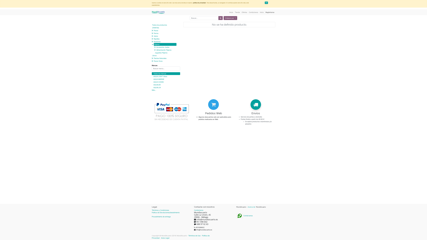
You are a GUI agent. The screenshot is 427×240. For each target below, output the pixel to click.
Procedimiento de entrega (161, 217)
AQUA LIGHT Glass (160, 76)
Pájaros (156, 44)
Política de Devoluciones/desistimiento (166, 212)
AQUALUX (157, 87)
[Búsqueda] (220, 18)
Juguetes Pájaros (161, 53)
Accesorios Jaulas (162, 47)
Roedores (157, 42)
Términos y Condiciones (160, 210)
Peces (156, 30)
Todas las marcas (159, 74)
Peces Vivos (158, 61)
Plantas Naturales (160, 58)
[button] (230, 18)
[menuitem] (231, 12)
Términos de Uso (194, 236)
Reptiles (156, 39)
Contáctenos (198, 210)
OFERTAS (155, 28)
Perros (156, 33)
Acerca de (252, 207)
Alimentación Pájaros (163, 50)
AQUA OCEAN (158, 82)
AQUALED (157, 85)
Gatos (156, 36)
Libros (154, 55)
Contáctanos (248, 216)
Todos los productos (159, 25)
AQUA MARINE (158, 79)
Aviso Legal (165, 238)
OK (266, 3)
